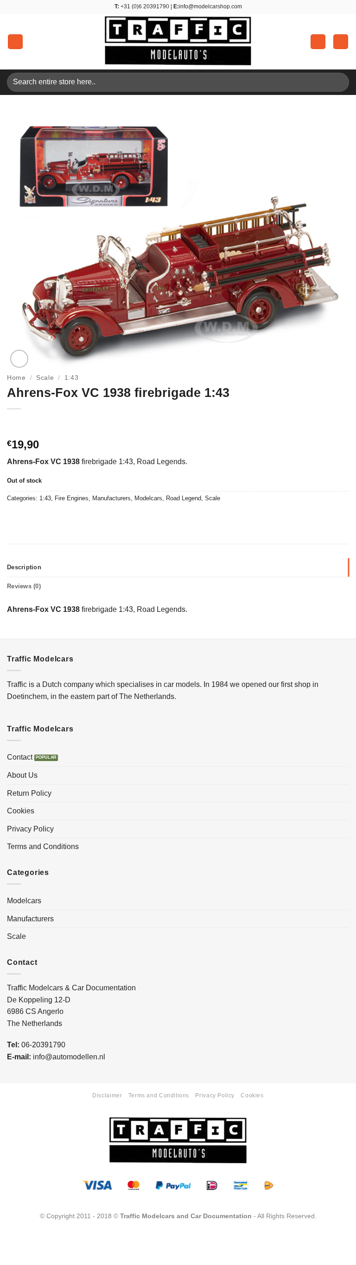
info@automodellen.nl (69, 1057)
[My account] (318, 42)
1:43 (71, 377)
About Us (22, 775)
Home (16, 377)
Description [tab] (24, 567)
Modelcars (148, 498)
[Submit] (338, 82)
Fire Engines (72, 498)
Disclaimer (107, 1095)
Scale (45, 377)
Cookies (20, 811)
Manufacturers (111, 498)
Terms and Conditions (43, 846)
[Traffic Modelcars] (178, 41)
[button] (15, 42)
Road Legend (183, 498)
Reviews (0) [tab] (24, 586)
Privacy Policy (30, 829)
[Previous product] (33, 424)
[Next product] (15, 424)
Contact (19, 757)
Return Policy (29, 793)
